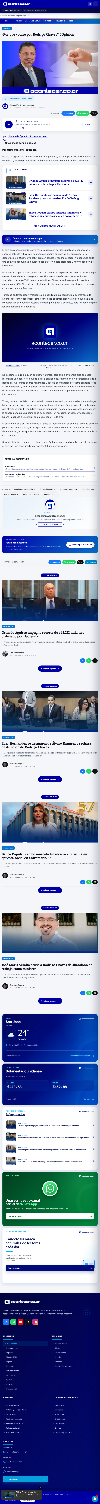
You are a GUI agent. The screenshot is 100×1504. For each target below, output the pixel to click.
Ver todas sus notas (48, 524)
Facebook (56, 562)
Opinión (18, 21)
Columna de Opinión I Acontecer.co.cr (28, 136)
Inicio (8, 21)
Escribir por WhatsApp (82, 545)
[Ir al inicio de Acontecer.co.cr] (22, 1302)
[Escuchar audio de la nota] (9, 124)
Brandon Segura (17, 763)
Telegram (92, 562)
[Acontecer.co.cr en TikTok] (28, 1322)
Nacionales (8, 626)
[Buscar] (90, 4)
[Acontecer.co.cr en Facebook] (6, 1322)
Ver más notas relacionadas (48, 226)
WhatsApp (70, 562)
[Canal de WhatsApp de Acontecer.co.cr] (13, 1322)
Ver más (87, 1099)
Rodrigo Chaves (13, 365)
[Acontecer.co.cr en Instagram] (35, 1322)
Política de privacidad (63, 1494)
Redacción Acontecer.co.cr (22, 105)
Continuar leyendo (48, 668)
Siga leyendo (51, 575)
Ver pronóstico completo (80, 1055)
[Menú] (95, 3)
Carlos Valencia (17, 653)
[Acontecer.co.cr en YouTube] (20, 1322)
